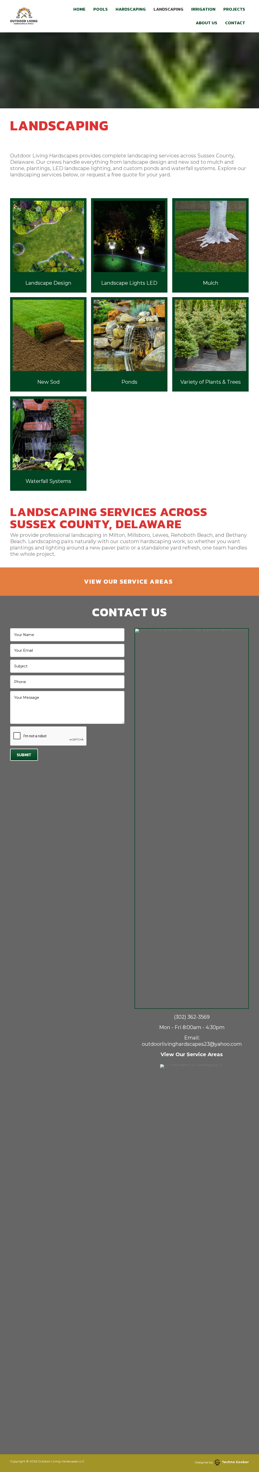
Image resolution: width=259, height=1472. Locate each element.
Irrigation (203, 9)
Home (79, 9)
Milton (117, 535)
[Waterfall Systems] (48, 443)
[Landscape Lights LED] (129, 245)
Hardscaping (131, 9)
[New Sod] (48, 344)
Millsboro (138, 535)
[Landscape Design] (48, 245)
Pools (100, 9)
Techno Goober (235, 1462)
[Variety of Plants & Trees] (210, 344)
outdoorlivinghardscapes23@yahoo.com (192, 1044)
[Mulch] (210, 245)
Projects (234, 9)
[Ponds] (129, 344)
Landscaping (168, 9)
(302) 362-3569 (192, 1017)
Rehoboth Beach (192, 535)
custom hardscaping (145, 541)
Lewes (160, 535)
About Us (206, 22)
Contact (235, 22)
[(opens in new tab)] (191, 1254)
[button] (129, 581)
